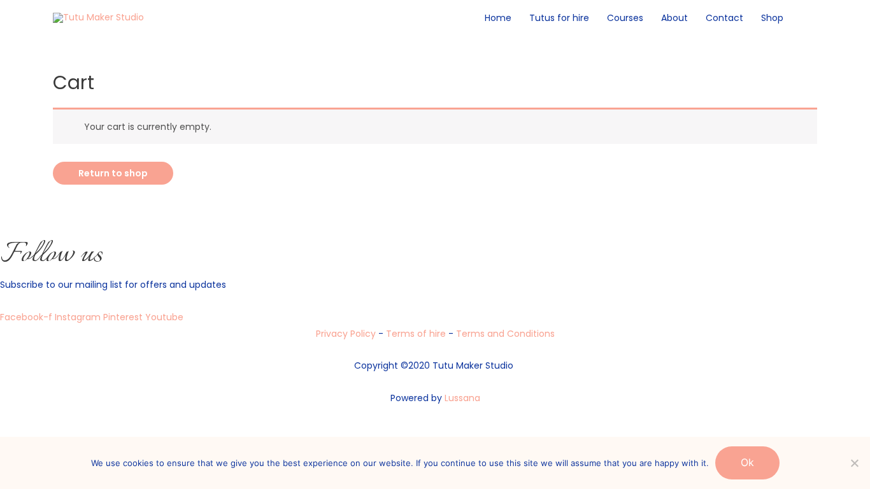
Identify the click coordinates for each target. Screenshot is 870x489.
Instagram (79, 317)
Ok (747, 462)
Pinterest (124, 317)
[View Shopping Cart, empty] (804, 18)
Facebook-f (27, 317)
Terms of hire (417, 333)
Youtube (164, 317)
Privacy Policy (346, 333)
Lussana (462, 398)
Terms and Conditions (505, 333)
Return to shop (113, 173)
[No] (854, 463)
